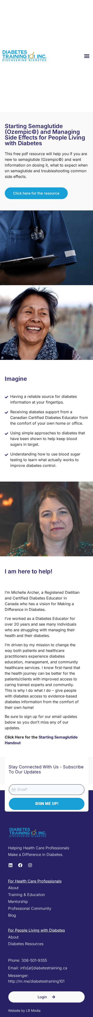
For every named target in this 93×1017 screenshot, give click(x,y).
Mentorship (18, 901)
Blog (12, 915)
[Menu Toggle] (87, 56)
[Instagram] (30, 865)
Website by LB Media (24, 1010)
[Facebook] (20, 865)
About (13, 887)
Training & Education (26, 894)
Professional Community (29, 908)
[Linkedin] (10, 865)
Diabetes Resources (25, 943)
